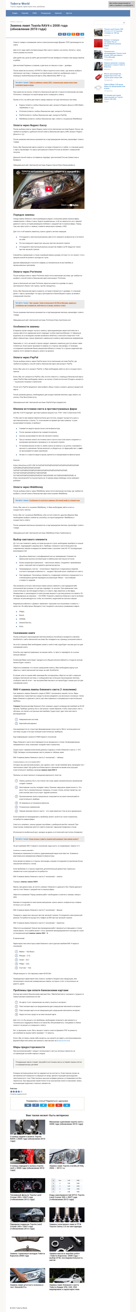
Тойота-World (20, 3)
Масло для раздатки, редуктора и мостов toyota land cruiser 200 (113, 76)
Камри (14, 13)
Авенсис (58, 13)
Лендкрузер (46, 13)
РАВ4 (35, 13)
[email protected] (63, 1041)
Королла (25, 13)
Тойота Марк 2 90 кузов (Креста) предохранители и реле (114, 86)
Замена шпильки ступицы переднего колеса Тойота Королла (114, 65)
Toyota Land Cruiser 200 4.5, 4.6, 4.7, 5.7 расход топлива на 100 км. (113, 31)
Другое (69, 13)
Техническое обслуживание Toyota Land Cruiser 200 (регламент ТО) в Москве (115, 54)
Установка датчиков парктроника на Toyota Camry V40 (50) (113, 97)
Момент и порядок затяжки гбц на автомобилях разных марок (112, 43)
